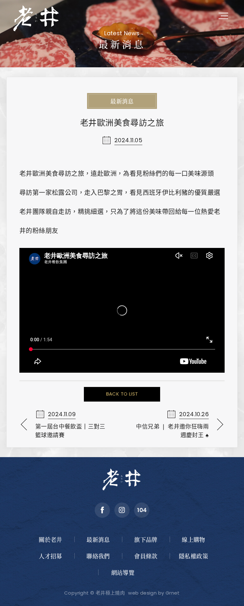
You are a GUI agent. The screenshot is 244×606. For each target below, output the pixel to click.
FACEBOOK (102, 510)
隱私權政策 (193, 556)
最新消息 (98, 539)
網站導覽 (123, 572)
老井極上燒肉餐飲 (36, 17)
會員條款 (146, 556)
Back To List (122, 393)
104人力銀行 (141, 510)
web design (142, 592)
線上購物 (193, 539)
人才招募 (50, 556)
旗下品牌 (146, 539)
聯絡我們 (98, 556)
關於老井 (50, 539)
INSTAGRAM (122, 510)
